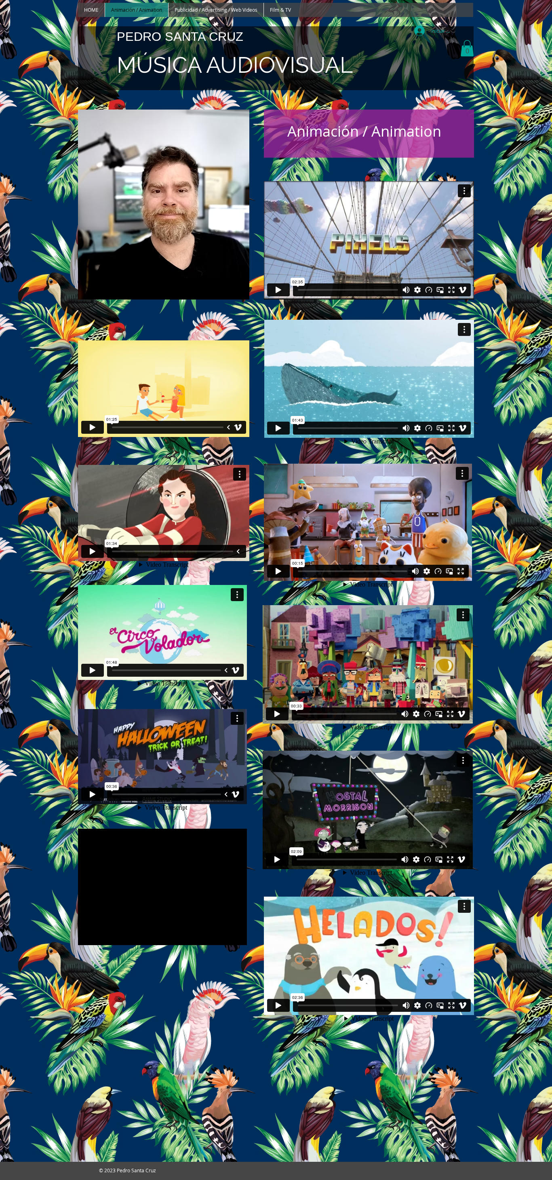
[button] (467, 48)
